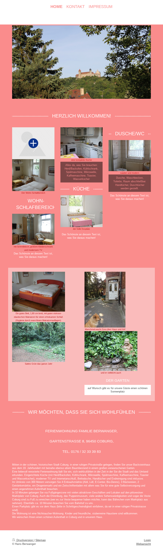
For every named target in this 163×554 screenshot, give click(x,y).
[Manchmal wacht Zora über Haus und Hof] (104, 299)
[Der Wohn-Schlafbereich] (33, 175)
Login (147, 540)
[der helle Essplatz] (81, 211)
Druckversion (25, 540)
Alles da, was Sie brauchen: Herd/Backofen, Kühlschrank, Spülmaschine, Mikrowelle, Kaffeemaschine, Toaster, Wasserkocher (81, 172)
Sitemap (40, 540)
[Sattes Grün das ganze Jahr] (38, 342)
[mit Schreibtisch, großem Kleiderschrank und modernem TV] (33, 229)
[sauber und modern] (130, 155)
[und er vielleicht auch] (110, 351)
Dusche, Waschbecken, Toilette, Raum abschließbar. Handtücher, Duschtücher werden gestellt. (129, 183)
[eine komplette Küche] (81, 142)
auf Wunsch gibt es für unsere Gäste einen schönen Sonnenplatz (117, 390)
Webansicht (143, 543)
